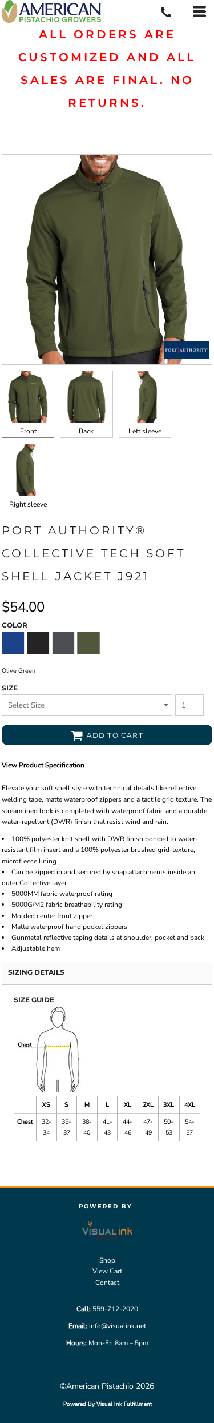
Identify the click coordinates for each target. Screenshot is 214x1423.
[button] (107, 1230)
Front (28, 431)
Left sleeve (144, 431)
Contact (107, 1282)
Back (86, 431)
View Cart (107, 1271)
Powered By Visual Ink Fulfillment (107, 1404)
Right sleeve (28, 504)
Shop (107, 1260)
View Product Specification (43, 765)
